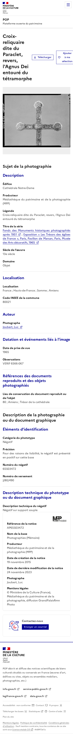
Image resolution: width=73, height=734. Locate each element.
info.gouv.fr (9, 689)
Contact (40, 705)
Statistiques (34, 711)
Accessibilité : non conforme (17, 705)
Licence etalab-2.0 (21, 729)
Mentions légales (11, 722)
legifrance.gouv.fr (13, 696)
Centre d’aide (55, 711)
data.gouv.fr (37, 696)
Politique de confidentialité (33, 722)
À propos (53, 705)
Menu (68, 4)
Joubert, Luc (11, 327)
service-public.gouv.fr (35, 689)
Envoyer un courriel (35, 627)
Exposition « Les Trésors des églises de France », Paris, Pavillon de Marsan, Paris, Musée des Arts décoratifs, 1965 (36, 238)
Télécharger (44, 57)
